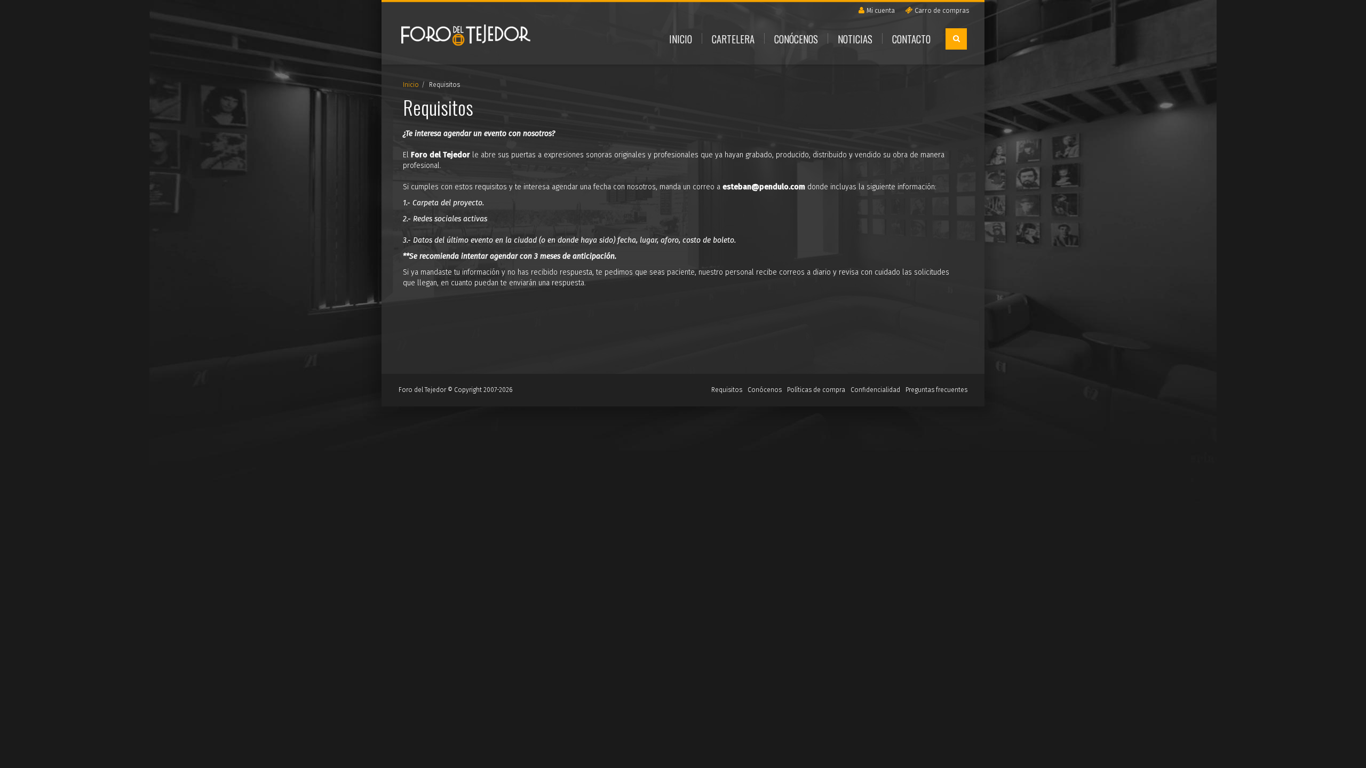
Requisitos (726, 390)
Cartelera (733, 38)
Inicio (680, 38)
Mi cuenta (881, 10)
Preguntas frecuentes (936, 390)
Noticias (855, 38)
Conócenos (796, 38)
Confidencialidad (875, 390)
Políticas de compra (816, 390)
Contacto (911, 38)
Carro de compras (942, 10)
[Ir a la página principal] (465, 38)
